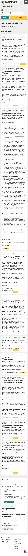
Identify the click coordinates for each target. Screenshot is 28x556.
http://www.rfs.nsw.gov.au (9, 525)
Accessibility (17, 537)
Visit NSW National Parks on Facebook (2, 554)
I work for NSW (4, 541)
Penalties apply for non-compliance (10, 99)
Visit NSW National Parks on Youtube (8, 554)
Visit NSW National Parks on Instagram (5, 554)
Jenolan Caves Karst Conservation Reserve (13, 154)
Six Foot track (6, 153)
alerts (18, 17)
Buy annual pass (9, 502)
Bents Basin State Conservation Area (13, 483)
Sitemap (16, 546)
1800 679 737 (6, 523)
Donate (16, 548)
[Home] (3, 2)
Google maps (7, 223)
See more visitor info (7, 506)
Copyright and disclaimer (17, 544)
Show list (22, 63)
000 (5, 511)
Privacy (16, 541)
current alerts (13, 10)
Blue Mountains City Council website (14, 204)
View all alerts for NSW (8, 529)
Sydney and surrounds (9, 484)
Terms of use (17, 539)
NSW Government (5, 539)
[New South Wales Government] (25, 551)
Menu (4, 17)
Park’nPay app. (12, 500)
